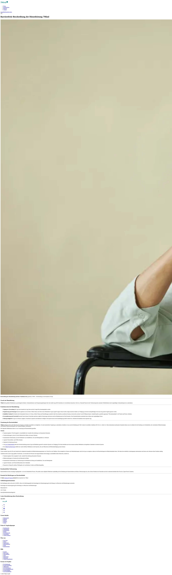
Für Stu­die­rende (6, 564)
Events (4, 522)
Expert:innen (6, 542)
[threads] (4, 512)
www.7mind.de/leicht (9, 444)
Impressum (5, 557)
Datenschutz (5, 556)
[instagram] (4, 505)
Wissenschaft (6, 518)
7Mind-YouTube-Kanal (10, 446)
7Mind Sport (6, 566)
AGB (4, 555)
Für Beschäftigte (6, 570)
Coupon (5, 9)
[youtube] (4, 510)
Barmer (4, 531)
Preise (4, 6)
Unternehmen (6, 529)
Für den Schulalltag (7, 565)
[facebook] (4, 507)
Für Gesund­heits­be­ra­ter (8, 569)
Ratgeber (5, 521)
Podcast (5, 520)
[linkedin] (4, 509)
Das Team (5, 540)
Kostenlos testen (8, 12)
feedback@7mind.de (8, 478)
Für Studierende (6, 532)
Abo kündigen (6, 554)
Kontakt (5, 551)
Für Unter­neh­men (7, 567)
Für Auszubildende (7, 571)
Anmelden (3, 12)
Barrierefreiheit (6, 546)
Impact (4, 541)
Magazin (5, 8)
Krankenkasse (6, 7)
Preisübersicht (6, 528)
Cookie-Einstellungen (7, 559)
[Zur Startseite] (4, 3)
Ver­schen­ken (6, 534)
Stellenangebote (6, 544)
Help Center (5, 553)
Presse (4, 545)
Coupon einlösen (6, 535)
